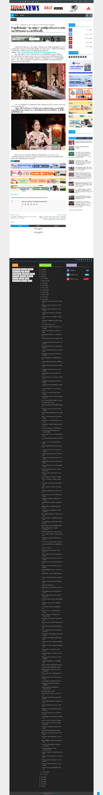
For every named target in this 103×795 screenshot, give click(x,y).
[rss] (30, 2)
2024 (42, 274)
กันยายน (44, 285)
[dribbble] (28, 2)
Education (29, 276)
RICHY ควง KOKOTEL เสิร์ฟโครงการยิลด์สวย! (51, 720)
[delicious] (38, 2)
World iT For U (16, 271)
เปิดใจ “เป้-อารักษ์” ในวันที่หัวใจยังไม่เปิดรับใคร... (52, 664)
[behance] (33, 2)
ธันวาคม (44, 278)
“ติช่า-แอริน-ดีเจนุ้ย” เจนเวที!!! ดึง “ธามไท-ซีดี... (52, 477)
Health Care (16, 276)
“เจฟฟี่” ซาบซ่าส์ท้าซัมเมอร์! (48, 585)
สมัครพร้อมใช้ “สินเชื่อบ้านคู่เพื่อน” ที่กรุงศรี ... (51, 730)
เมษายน (44, 297)
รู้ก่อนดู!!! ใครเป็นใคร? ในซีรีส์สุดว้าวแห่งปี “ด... (52, 667)
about (80, 1)
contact (85, 1)
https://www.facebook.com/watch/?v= (36, 52)
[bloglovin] (25, 2)
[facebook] (18, 2)
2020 (42, 781)
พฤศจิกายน (44, 280)
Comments (88, 138)
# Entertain (17, 161)
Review (22, 15)
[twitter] (20, 2)
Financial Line (16, 269)
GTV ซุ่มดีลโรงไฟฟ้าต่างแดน (48, 402)
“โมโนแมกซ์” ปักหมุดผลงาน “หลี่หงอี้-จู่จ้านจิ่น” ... (52, 428)
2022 (42, 777)
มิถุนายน (44, 292)
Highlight (80, 138)
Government (25, 273)
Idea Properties (17, 273)
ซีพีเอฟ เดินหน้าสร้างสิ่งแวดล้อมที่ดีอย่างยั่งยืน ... (52, 525)
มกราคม (44, 774)
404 (90, 1)
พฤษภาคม (44, 294)
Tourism (32, 273)
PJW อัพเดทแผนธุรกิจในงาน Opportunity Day (51, 531)
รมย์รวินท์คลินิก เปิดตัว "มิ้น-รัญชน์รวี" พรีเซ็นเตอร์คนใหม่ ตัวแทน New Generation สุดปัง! (83, 168)
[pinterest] (23, 2)
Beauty (27, 278)
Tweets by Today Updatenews (75, 210)
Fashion (22, 278)
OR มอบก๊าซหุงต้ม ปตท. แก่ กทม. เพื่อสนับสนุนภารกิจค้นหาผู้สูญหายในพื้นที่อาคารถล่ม (83, 197)
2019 (42, 784)
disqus (38, 225)
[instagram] (35, 2)
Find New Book (16, 280)
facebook (56, 225)
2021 (42, 779)
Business (30, 269)
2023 (42, 276)
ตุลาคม (43, 283)
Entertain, (33, 34)
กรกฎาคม (44, 290)
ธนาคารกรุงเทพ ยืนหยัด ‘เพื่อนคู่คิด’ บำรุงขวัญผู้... (52, 400)
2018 (42, 786)
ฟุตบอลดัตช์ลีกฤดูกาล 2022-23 (48, 691)
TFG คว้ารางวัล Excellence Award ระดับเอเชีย (52, 541)
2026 (42, 269)
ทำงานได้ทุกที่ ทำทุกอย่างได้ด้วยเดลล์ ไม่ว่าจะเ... (52, 681)
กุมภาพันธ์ (44, 772)
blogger (20, 225)
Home (75, 1)
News (16, 15)
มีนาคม (43, 299)
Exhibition (15, 278)
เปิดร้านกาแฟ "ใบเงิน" (46, 548)
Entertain (17, 24)
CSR (23, 271)
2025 (42, 271)
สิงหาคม (44, 287)
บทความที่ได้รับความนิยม (73, 138)
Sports (27, 271)
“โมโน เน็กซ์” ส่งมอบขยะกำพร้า (48, 324)
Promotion (23, 276)
